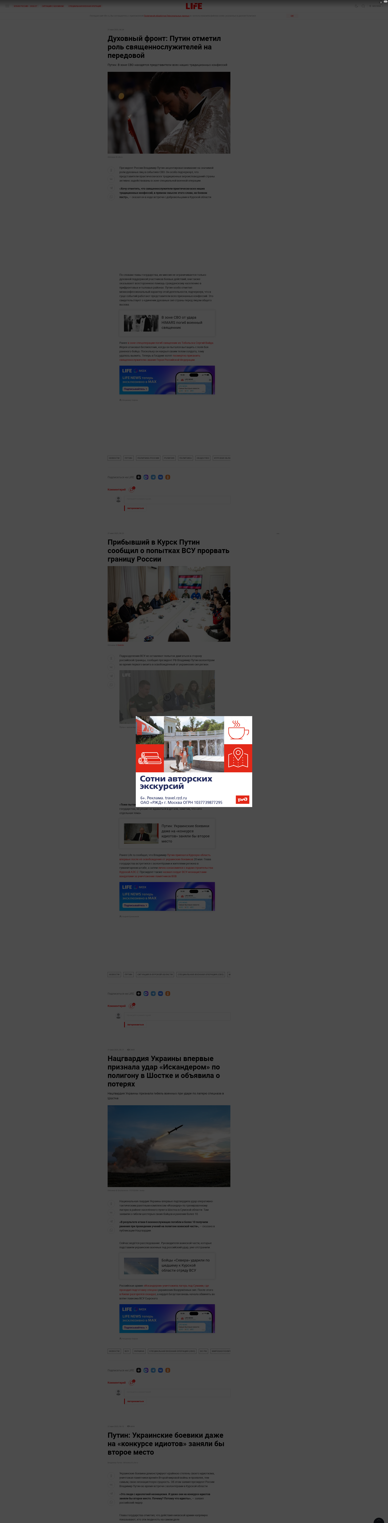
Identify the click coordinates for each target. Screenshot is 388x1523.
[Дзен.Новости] (139, 477)
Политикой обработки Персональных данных (166, 15)
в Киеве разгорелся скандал (137, 1359)
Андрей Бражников (130, 916)
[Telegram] (153, 477)
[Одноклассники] (168, 477)
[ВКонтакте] (160, 477)
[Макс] (146, 477)
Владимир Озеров (130, 400)
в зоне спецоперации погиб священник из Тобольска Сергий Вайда (170, 343)
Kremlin (121, 645)
